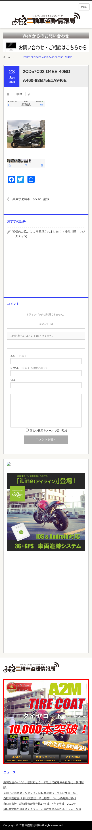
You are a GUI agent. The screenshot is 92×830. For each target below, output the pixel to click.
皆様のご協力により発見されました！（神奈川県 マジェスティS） (48, 234)
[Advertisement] (46, 273)
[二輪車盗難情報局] (46, 667)
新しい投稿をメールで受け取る (48, 430)
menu (84, 7)
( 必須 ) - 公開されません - (30, 368)
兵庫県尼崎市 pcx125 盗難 (31, 199)
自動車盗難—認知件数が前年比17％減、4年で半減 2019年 (39, 803)
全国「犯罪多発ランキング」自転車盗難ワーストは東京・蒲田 (40, 793)
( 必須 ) (18, 356)
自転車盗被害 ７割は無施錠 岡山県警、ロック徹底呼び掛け (39, 798)
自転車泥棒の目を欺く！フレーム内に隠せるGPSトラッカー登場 (42, 809)
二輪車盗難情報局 (30, 825)
